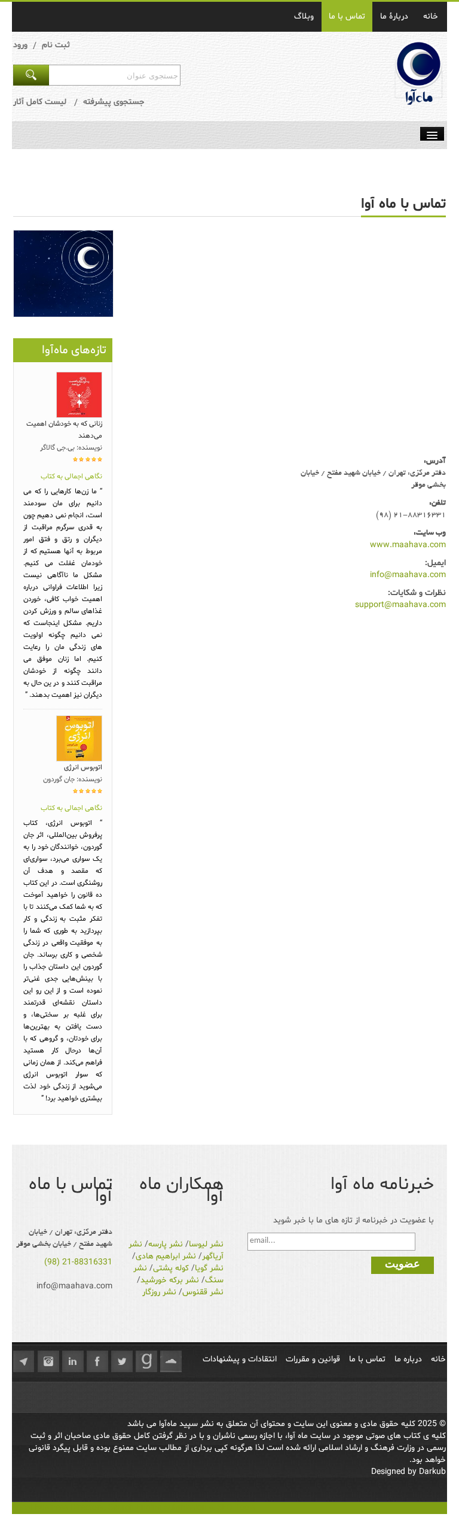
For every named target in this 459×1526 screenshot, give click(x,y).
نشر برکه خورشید (169, 1280)
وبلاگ (304, 16)
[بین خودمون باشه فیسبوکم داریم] (97, 1361)
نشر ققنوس (203, 1292)
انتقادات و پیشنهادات (240, 1359)
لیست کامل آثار (39, 102)
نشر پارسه (165, 1244)
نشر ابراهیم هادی (166, 1256)
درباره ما (408, 1359)
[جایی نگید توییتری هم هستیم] (122, 1361)
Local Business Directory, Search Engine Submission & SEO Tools (133, 1507)
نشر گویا (209, 1268)
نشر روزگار (159, 1292)
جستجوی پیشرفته (114, 102)
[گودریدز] (146, 1361)
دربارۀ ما (394, 16)
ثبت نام (56, 45)
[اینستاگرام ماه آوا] (48, 1361)
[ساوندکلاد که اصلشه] (171, 1361)
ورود (20, 45)
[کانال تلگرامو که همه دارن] (24, 1361)
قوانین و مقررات (313, 1359)
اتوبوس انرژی (83, 767)
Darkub (432, 1472)
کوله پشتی (171, 1268)
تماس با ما (347, 16)
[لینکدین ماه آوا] (73, 1361)
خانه (430, 16)
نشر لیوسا (206, 1244)
